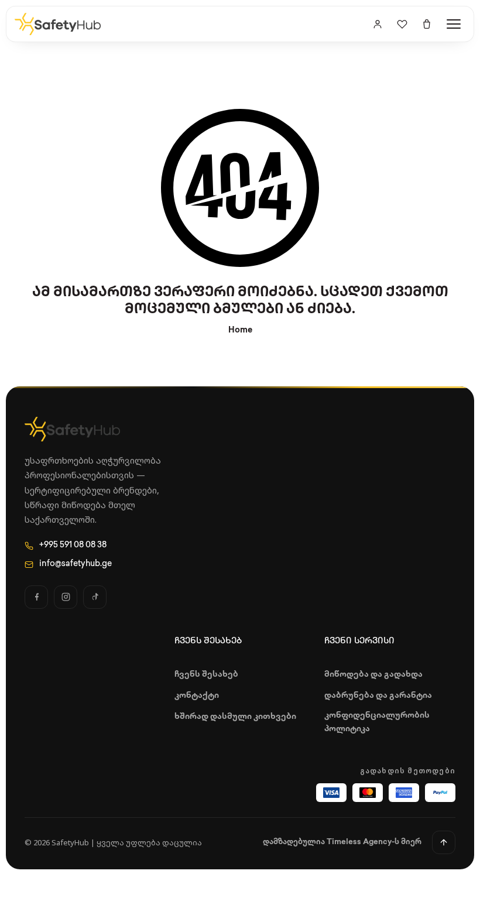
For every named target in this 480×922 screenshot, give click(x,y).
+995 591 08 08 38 (73, 545)
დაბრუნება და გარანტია (378, 695)
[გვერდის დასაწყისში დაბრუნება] (443, 842)
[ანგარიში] (377, 24)
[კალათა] (426, 24)
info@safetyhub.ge (75, 564)
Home (240, 330)
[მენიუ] (453, 24)
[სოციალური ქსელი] (36, 597)
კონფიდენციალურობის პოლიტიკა (377, 722)
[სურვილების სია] (402, 24)
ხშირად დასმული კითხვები (235, 716)
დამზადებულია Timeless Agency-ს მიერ (342, 842)
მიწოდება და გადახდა (373, 674)
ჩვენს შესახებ (206, 674)
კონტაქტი (196, 695)
